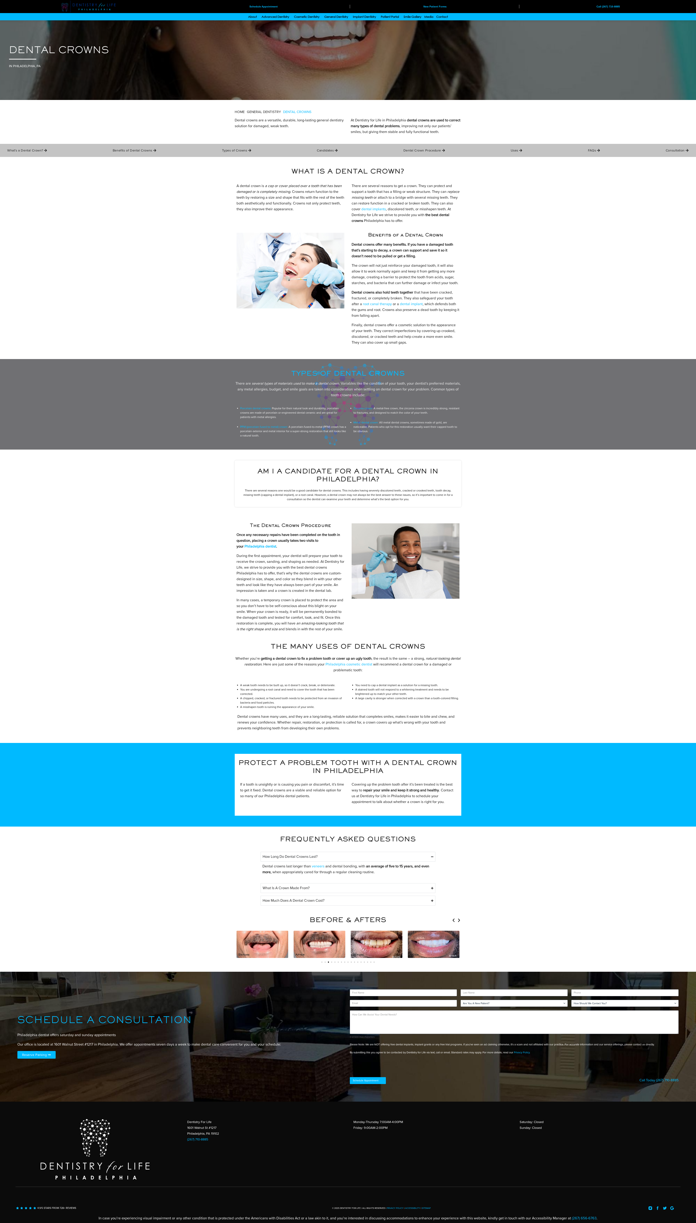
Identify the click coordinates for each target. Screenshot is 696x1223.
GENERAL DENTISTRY (264, 112)
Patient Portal (390, 17)
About (252, 17)
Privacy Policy (395, 1208)
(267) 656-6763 (584, 1218)
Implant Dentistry (364, 17)
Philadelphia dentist (260, 546)
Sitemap (426, 1208)
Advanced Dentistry (275, 17)
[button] (453, 920)
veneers (318, 866)
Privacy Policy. (522, 1052)
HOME (240, 112)
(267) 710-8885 (667, 1080)
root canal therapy (377, 304)
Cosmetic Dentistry (307, 17)
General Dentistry (336, 17)
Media (428, 17)
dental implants (373, 209)
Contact (442, 17)
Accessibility (412, 1208)
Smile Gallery (412, 17)
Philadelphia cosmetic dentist (349, 664)
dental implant (411, 304)
